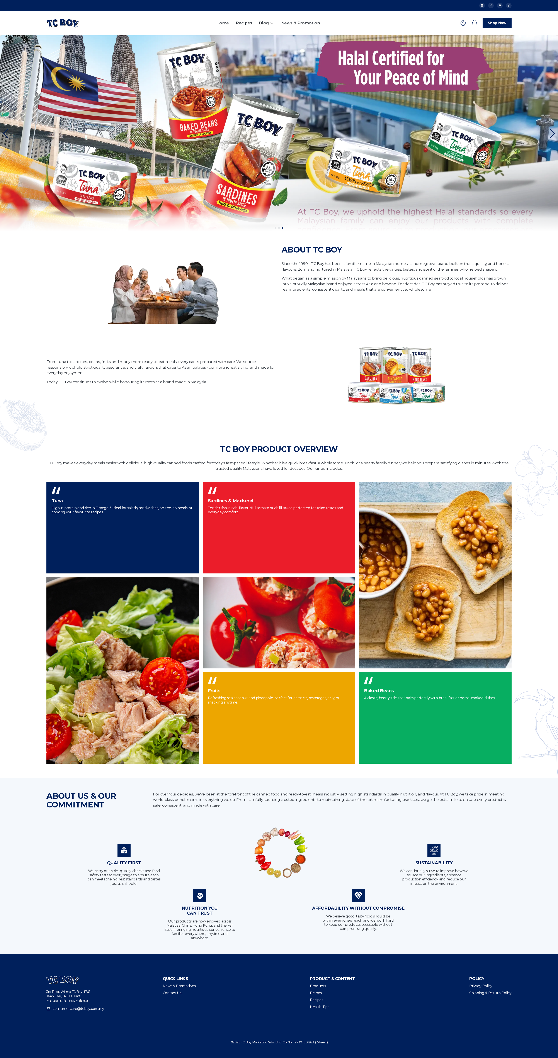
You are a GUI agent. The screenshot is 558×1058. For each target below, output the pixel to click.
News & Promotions (179, 986)
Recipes (244, 22)
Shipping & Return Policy (490, 993)
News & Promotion (300, 22)
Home (222, 22)
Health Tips (319, 1007)
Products (318, 986)
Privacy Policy (480, 986)
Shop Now (497, 23)
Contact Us (172, 993)
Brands (316, 993)
